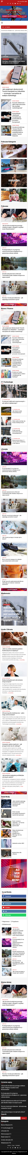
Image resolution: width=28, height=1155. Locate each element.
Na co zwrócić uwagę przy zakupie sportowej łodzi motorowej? (14, 549)
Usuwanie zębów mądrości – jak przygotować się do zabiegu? (14, 734)
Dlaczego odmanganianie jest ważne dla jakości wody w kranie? (12, 614)
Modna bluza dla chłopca (6, 853)
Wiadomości (6, 59)
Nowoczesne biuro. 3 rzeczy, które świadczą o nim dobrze (6, 441)
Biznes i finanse (5, 87)
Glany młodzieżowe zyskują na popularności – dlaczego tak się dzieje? (6, 833)
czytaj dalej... (22, 659)
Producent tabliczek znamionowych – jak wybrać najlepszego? (14, 391)
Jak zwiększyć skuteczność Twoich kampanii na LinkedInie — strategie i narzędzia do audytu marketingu (14, 75)
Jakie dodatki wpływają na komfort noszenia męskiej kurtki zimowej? (6, 803)
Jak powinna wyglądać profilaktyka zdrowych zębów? (14, 765)
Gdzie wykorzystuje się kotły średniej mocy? (6, 421)
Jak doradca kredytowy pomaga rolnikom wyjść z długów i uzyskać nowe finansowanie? (14, 215)
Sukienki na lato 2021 (6, 843)
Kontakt (18, 1145)
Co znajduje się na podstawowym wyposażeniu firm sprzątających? (14, 49)
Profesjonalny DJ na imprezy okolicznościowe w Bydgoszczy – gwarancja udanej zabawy (14, 239)
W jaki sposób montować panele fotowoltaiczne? (6, 431)
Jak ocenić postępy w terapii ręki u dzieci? (14, 527)
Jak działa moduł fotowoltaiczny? (6, 411)
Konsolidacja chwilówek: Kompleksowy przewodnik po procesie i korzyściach (6, 117)
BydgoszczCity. (14, 10)
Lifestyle (4, 247)
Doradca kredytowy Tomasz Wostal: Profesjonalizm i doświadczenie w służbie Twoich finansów (6, 130)
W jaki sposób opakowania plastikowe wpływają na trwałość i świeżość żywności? (14, 571)
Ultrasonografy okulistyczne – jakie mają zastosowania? (14, 702)
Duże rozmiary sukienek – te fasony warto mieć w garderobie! (6, 823)
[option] (14, 49)
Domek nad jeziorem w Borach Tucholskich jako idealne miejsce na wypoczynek (14, 263)
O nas (13, 1145)
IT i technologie (6, 399)
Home (9, 1145)
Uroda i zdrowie (6, 678)
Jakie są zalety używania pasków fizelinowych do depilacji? (14, 638)
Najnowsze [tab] (6, 921)
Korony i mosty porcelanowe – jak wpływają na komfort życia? (14, 287)
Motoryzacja (5, 1134)
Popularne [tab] (15, 921)
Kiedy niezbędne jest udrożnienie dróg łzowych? (14, 670)
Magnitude (21, 1151)
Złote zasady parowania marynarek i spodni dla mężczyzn (6, 813)
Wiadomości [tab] (7, 924)
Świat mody (4, 1137)
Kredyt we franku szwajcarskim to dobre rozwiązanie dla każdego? (6, 374)
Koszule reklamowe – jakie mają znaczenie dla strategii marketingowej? (6, 104)
